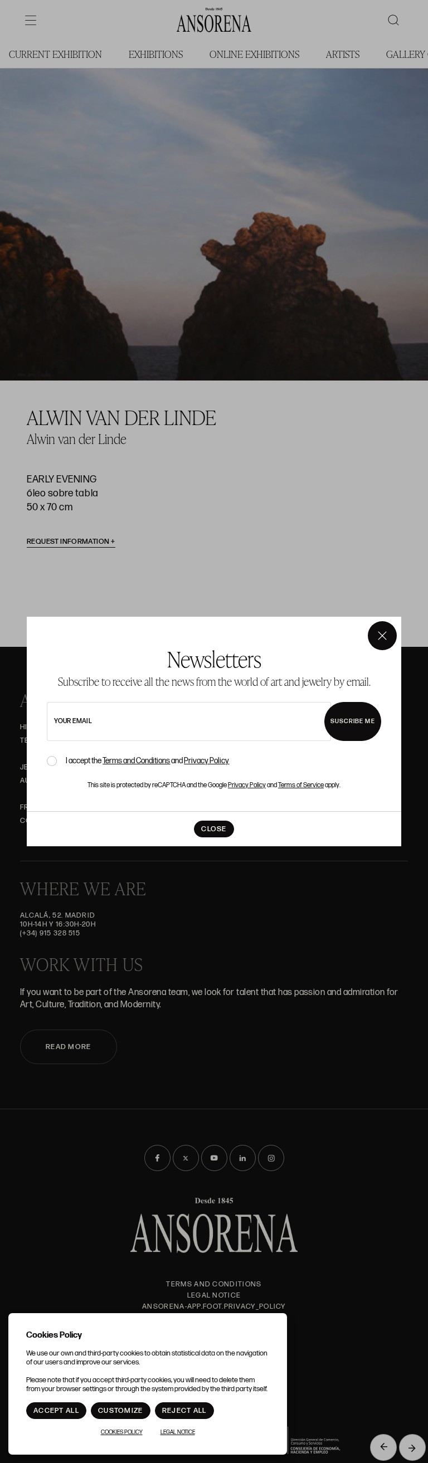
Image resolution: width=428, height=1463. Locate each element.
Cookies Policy (122, 1432)
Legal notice (177, 1432)
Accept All (56, 1410)
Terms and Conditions (136, 760)
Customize (120, 1410)
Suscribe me (352, 721)
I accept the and (147, 761)
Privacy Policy (206, 760)
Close (214, 829)
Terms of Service (301, 785)
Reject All (184, 1410)
